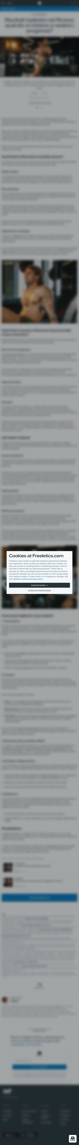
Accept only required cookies (39, 590)
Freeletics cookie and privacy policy (27, 579)
